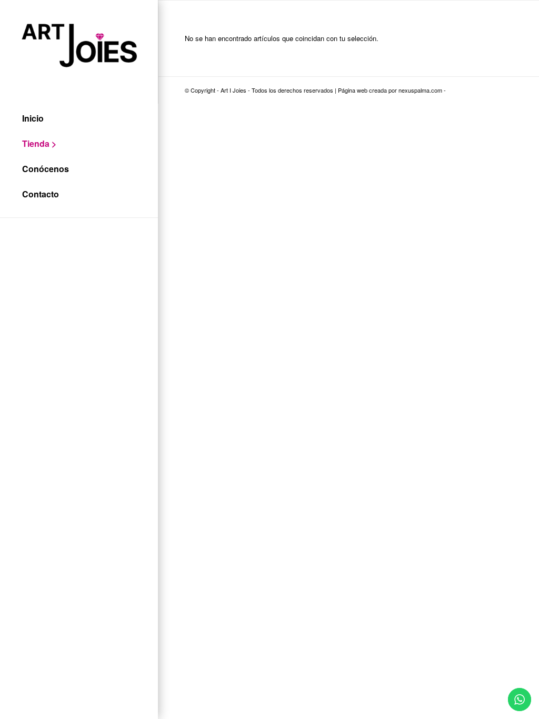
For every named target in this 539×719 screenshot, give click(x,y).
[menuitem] (79, 119)
